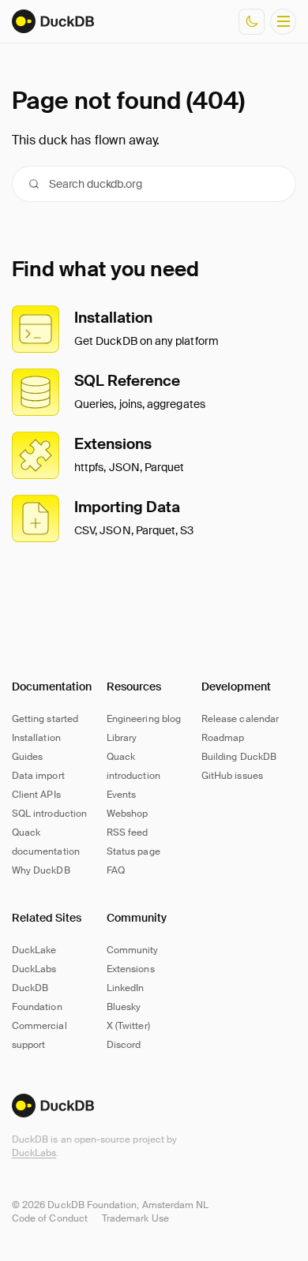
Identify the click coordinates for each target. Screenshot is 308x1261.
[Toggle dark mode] (252, 22)
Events (121, 794)
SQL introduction (49, 813)
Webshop (127, 813)
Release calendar (240, 719)
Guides (27, 756)
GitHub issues (232, 775)
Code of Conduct (50, 1218)
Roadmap (222, 738)
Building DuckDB (238, 756)
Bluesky (124, 1007)
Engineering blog (144, 719)
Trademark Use (135, 1218)
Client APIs (36, 794)
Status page (133, 851)
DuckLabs (34, 1153)
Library (122, 738)
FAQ (116, 870)
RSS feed (127, 832)
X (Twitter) (128, 1026)
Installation (36, 738)
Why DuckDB (41, 870)
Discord (124, 1044)
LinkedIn (125, 988)
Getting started (45, 719)
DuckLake (34, 950)
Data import (38, 775)
